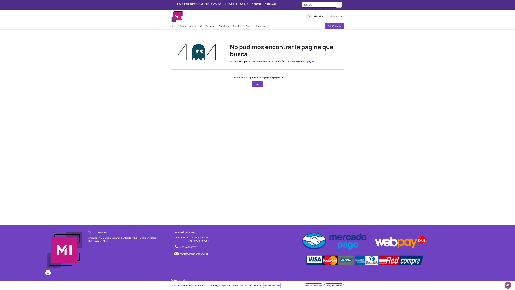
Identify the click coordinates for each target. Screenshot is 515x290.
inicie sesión (336, 16)
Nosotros (256, 3)
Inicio (257, 84)
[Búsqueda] (339, 5)
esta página (308, 61)
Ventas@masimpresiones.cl (194, 254)
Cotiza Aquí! (271, 3)
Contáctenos (334, 26)
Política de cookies (179, 280)
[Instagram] (48, 272)
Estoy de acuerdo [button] (334, 285)
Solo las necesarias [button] (313, 285)
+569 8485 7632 (188, 247)
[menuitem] (175, 26)
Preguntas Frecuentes (236, 3)
